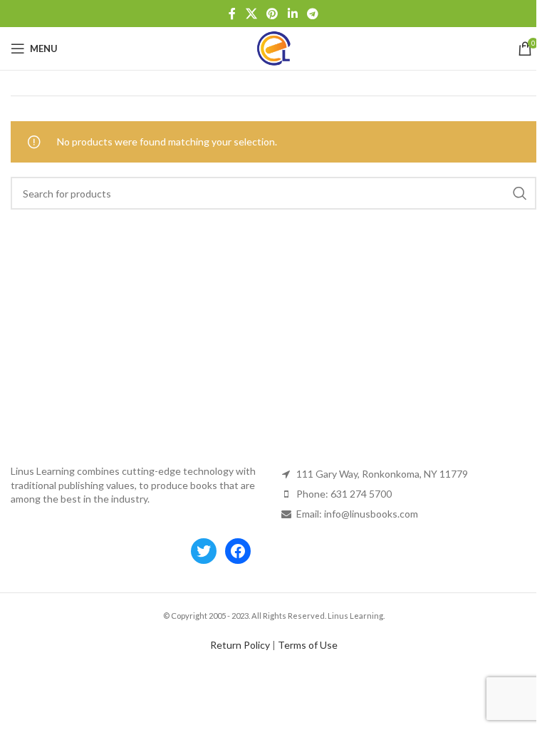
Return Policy (240, 645)
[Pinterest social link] (272, 13)
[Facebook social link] (232, 13)
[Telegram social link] (312, 13)
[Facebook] (238, 551)
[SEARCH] (520, 193)
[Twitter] (204, 551)
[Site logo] (273, 47)
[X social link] (251, 13)
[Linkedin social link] (292, 13)
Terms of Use (308, 645)
